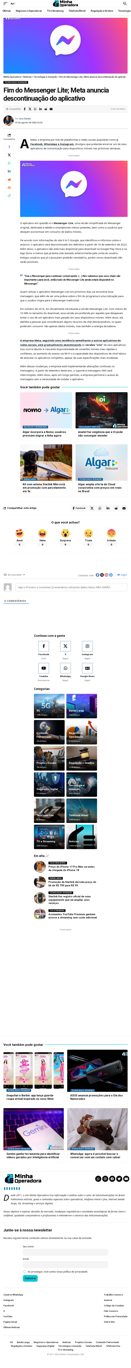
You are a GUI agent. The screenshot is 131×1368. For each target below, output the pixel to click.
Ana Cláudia (25, 118)
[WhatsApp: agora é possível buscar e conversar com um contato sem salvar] (97, 1129)
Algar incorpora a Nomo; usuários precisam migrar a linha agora (44, 433)
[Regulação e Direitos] (81, 758)
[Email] (51, 109)
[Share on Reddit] (45, 109)
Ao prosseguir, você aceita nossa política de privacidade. (58, 1271)
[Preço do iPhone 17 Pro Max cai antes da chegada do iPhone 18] (40, 867)
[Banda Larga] (81, 706)
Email (26, 1258)
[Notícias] (81, 837)
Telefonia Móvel (78, 815)
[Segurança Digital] (49, 784)
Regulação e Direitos (89, 427)
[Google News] (87, 672)
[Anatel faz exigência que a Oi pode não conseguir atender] (102, 410)
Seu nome (28, 1246)
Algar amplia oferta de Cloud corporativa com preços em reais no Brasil (100, 488)
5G (38, 710)
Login (123, 574)
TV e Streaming (46, 841)
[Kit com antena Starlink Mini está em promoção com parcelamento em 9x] (46, 462)
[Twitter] (119, 1179)
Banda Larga (30, 479)
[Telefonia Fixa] (49, 810)
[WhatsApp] (65, 672)
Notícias (74, 841)
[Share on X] (29, 109)
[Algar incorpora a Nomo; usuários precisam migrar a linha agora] (46, 410)
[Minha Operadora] (65, 3)
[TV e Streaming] (49, 837)
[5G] (49, 706)
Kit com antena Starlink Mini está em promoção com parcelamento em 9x (44, 488)
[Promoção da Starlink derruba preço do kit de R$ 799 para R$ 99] (40, 882)
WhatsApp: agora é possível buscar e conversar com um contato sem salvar (95, 1155)
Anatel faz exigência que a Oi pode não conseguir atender (100, 433)
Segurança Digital (47, 789)
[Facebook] (43, 650)
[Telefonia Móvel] (81, 810)
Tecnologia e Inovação (16, 82)
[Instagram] (87, 650)
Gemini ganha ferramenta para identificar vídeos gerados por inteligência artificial (33, 1155)
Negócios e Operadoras (35, 427)
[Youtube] (43, 672)
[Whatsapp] (98, 1179)
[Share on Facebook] (24, 109)
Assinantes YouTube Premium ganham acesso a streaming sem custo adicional (72, 916)
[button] (6, 3)
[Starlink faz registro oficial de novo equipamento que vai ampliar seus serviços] (40, 898)
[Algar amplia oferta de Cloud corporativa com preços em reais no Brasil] (102, 462)
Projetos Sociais (46, 763)
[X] (65, 650)
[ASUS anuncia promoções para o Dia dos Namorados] (97, 1071)
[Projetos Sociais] (49, 758)
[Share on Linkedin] (40, 109)
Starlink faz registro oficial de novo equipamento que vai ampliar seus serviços (69, 900)
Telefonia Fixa (45, 815)
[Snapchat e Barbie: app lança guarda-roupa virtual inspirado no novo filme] (33, 1071)
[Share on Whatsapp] (35, 109)
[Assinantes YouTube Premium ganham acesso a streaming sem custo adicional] (40, 914)
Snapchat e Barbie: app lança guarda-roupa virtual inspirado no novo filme (30, 1097)
